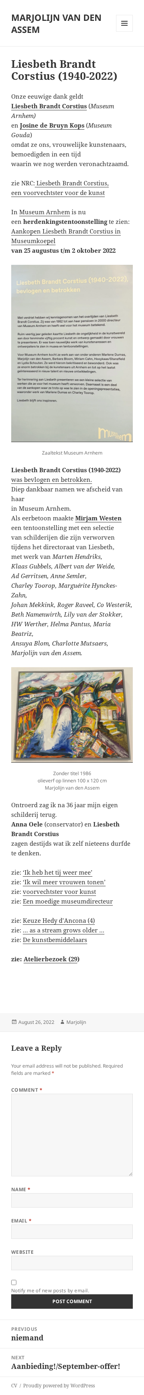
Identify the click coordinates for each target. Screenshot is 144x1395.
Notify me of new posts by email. (50, 1290)
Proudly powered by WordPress (59, 1385)
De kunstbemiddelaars (55, 940)
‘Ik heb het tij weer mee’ (57, 872)
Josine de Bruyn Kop (51, 125)
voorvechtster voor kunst (59, 891)
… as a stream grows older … (63, 930)
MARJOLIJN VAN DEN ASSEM (56, 23)
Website (22, 1252)
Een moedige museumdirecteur (68, 901)
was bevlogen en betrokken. (51, 479)
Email (21, 1220)
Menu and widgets (124, 31)
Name (21, 1189)
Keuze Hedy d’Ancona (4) (59, 920)
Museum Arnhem (44, 212)
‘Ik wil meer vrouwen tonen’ (64, 882)
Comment (26, 1089)
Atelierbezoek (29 (50, 959)
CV (14, 1385)
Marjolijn (76, 1022)
